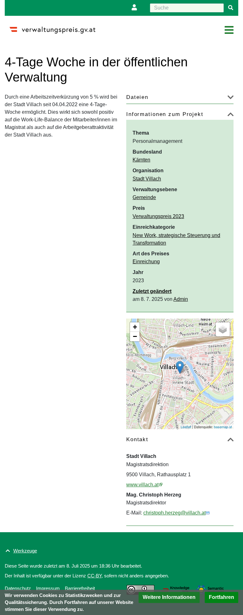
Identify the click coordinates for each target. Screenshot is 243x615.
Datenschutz (18, 588)
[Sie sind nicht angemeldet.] (136, 8)
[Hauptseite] (54, 27)
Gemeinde (144, 197)
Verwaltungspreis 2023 (158, 216)
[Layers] (223, 329)
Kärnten (141, 159)
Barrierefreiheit (80, 588)
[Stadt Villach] (180, 367)
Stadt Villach (147, 178)
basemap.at (223, 426)
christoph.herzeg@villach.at (174, 512)
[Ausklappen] (230, 98)
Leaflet (186, 426)
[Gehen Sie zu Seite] (230, 7)
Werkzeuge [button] (25, 550)
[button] (169, 597)
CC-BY (94, 575)
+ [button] (135, 327)
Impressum (48, 588)
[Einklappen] (230, 115)
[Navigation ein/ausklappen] (229, 30)
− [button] (135, 336)
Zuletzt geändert (152, 291)
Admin (180, 299)
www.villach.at (142, 484)
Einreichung (146, 261)
